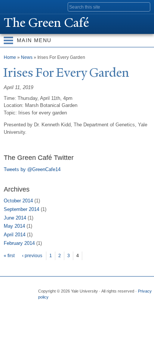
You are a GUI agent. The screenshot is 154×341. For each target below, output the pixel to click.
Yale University (12, 6)
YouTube (101, 304)
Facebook (42, 304)
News (27, 57)
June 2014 (15, 218)
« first (9, 255)
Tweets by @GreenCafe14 (32, 169)
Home (10, 57)
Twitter (57, 304)
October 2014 (18, 200)
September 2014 (21, 209)
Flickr (72, 304)
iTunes (86, 304)
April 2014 (14, 234)
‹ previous (32, 255)
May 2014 (14, 226)
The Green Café (46, 23)
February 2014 (19, 243)
